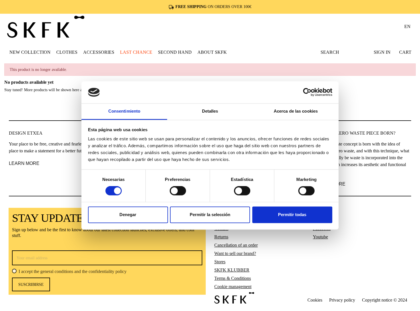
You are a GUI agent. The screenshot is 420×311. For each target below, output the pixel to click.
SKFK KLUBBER (231, 270)
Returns (221, 236)
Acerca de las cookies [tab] (296, 111)
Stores (219, 261)
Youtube (320, 236)
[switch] (178, 191)
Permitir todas (292, 214)
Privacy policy (342, 300)
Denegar (127, 214)
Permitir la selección (210, 214)
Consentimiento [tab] (124, 111)
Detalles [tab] (210, 111)
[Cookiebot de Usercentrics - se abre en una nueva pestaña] (307, 92)
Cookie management (232, 286)
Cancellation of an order (236, 245)
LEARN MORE (24, 163)
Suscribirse (31, 284)
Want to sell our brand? (235, 253)
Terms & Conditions (232, 278)
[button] (66, 52)
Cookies (314, 300)
